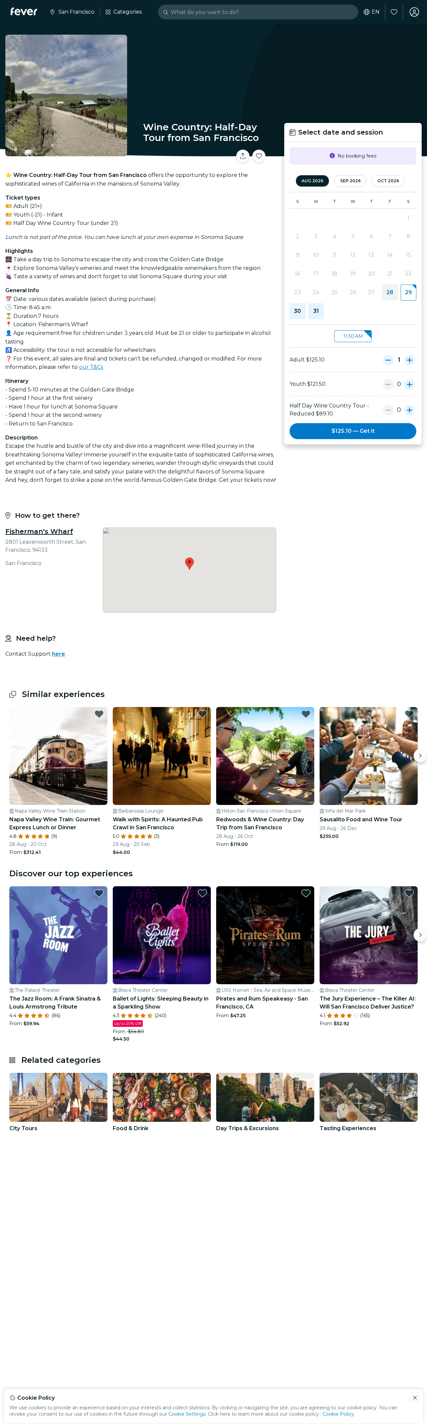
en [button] (376, 12)
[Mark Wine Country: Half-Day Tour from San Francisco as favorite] (259, 156)
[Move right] (420, 755)
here (58, 654)
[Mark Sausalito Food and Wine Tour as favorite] (409, 714)
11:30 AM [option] (353, 336)
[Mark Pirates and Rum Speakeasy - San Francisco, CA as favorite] (306, 893)
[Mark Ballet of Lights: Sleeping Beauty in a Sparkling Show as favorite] (202, 893)
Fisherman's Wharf (39, 531)
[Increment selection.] (409, 360)
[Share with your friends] (243, 156)
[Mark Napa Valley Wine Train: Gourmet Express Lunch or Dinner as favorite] (99, 714)
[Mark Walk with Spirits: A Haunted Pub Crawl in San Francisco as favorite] (202, 714)
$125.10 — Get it (353, 431)
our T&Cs (91, 367)
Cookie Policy (338, 1414)
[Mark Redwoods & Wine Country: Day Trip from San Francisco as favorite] (306, 714)
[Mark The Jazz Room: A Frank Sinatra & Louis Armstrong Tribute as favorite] (99, 893)
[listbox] (353, 336)
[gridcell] (408, 293)
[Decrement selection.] (388, 360)
